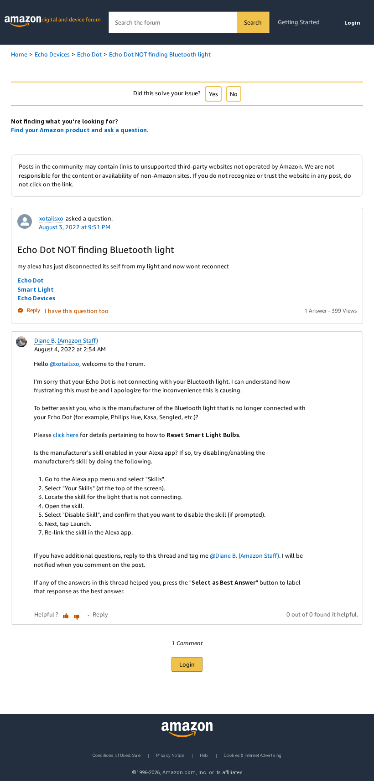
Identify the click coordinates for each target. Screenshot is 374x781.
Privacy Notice (170, 754)
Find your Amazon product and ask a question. (80, 130)
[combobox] (189, 22)
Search (253, 22)
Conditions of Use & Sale (116, 754)
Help (204, 754)
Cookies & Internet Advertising (252, 754)
